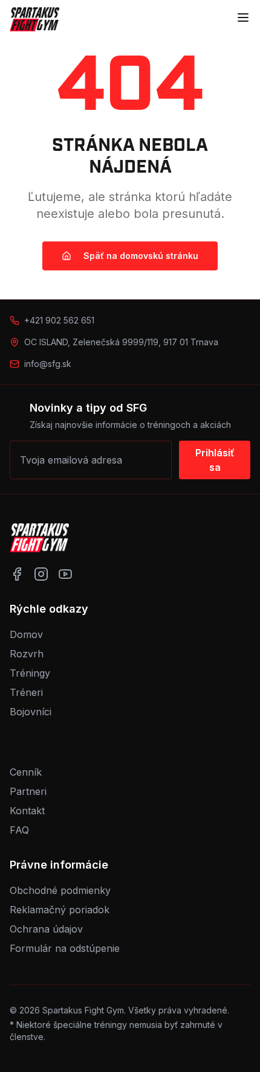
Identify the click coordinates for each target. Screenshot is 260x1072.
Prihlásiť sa (215, 460)
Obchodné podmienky (60, 890)
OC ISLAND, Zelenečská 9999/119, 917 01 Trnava (121, 342)
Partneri (28, 791)
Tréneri (26, 692)
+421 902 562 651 (59, 320)
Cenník (26, 772)
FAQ (19, 830)
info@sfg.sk (47, 364)
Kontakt (27, 811)
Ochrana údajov (46, 929)
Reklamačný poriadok (59, 910)
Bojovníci (30, 712)
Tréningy (30, 673)
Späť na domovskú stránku (140, 255)
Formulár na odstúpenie (65, 948)
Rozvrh (27, 654)
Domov (26, 634)
